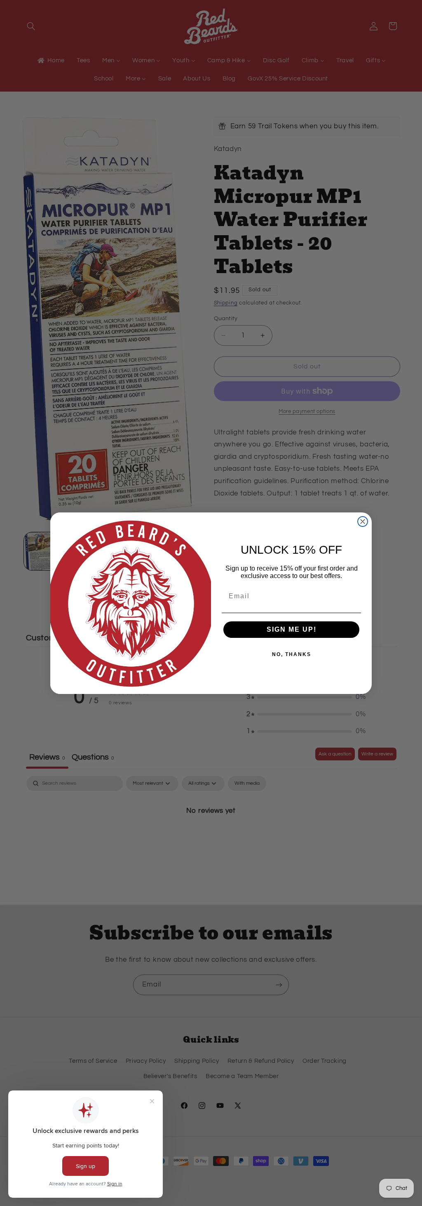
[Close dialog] (363, 521)
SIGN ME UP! (291, 629)
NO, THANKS (291, 654)
